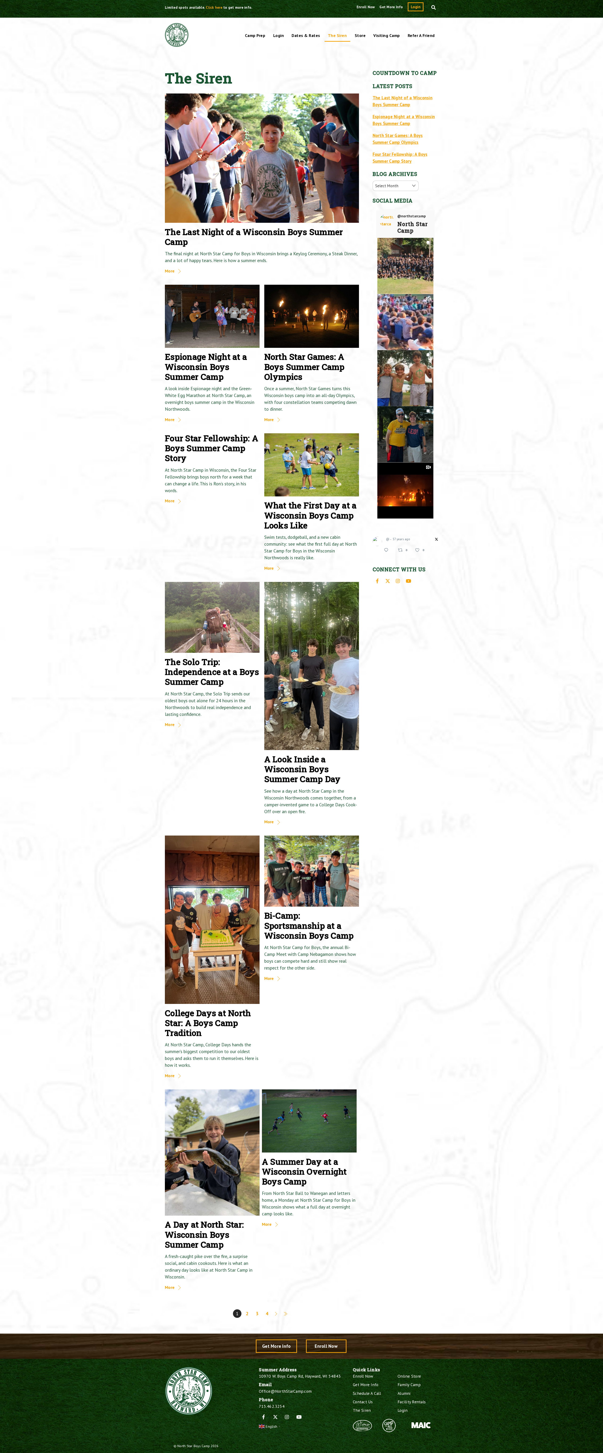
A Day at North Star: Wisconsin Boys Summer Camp (204, 1234)
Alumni (404, 1393)
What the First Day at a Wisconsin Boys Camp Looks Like (310, 515)
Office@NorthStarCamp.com (285, 1391)
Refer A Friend (421, 35)
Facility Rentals (412, 1401)
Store (360, 35)
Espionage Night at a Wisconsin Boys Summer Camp (206, 366)
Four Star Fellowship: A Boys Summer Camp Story (211, 448)
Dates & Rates (306, 35)
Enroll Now (366, 7)
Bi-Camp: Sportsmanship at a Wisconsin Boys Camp (309, 925)
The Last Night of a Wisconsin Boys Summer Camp (254, 236)
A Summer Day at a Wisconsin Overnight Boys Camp (304, 1171)
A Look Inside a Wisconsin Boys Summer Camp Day (302, 769)
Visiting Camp (386, 35)
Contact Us (363, 1401)
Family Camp (409, 1384)
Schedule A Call (367, 1393)
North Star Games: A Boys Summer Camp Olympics (304, 366)
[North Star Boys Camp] (176, 44)
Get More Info (391, 7)
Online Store (409, 1376)
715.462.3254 (272, 1406)
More (170, 271)
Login (415, 6)
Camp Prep (255, 35)
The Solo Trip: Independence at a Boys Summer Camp (212, 671)
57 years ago (401, 539)
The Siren (337, 35)
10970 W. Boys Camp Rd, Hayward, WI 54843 (300, 1376)
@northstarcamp (411, 216)
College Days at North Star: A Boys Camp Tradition (208, 1022)
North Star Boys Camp (193, 1446)
